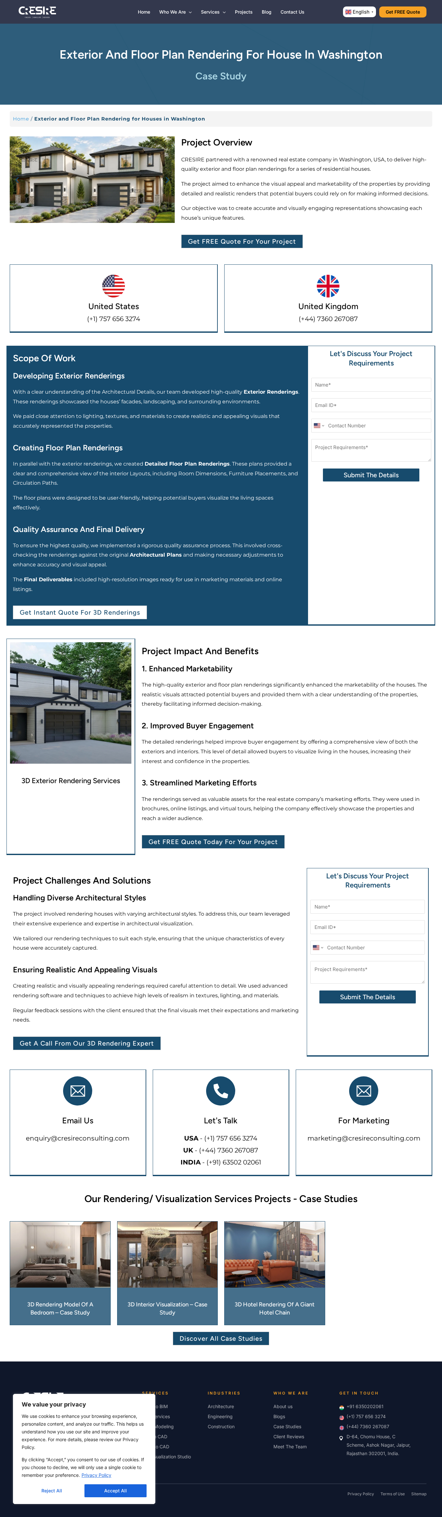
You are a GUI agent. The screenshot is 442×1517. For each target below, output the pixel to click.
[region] (84, 1449)
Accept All (115, 1490)
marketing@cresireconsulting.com (363, 1138)
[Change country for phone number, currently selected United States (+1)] (318, 426)
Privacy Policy (96, 1475)
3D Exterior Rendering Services (70, 780)
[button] (189, 12)
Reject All (51, 1490)
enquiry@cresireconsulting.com (77, 1138)
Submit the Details (371, 475)
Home (21, 119)
